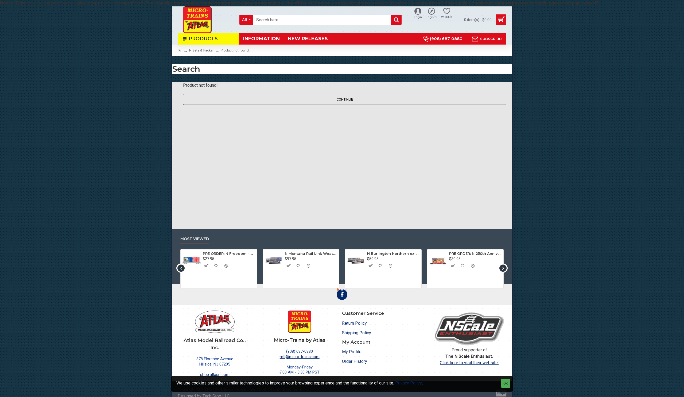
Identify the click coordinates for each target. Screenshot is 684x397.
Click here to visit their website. (469, 362)
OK (505, 383)
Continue (345, 99)
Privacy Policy (408, 383)
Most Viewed (194, 239)
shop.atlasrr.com (215, 374)
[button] (181, 268)
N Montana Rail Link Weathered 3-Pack (311, 253)
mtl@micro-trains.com (300, 356)
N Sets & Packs (201, 50)
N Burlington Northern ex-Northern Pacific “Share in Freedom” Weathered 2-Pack (393, 253)
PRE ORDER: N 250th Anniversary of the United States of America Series (475, 253)
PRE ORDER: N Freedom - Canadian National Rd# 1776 (229, 253)
